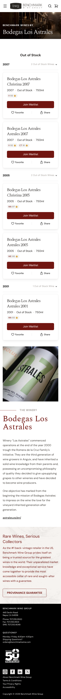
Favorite (19, 112)
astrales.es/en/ (12, 518)
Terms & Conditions (12, 680)
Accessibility (9, 687)
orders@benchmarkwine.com (17, 642)
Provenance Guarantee (24, 593)
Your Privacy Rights (12, 684)
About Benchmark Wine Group (17, 677)
